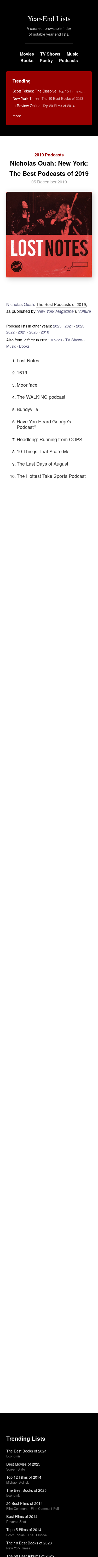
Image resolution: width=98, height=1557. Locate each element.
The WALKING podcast (41, 396)
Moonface (27, 384)
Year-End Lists (49, 18)
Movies (27, 54)
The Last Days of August (42, 463)
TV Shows (50, 54)
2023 (80, 326)
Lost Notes (28, 360)
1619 (22, 372)
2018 (45, 332)
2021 (22, 332)
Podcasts (68, 60)
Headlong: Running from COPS (49, 439)
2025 (57, 326)
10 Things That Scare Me (43, 451)
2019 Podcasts (49, 155)
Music (72, 54)
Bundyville (27, 409)
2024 (69, 326)
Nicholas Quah (20, 304)
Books (26, 60)
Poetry (46, 60)
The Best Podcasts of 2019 (61, 304)
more (17, 115)
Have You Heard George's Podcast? (44, 424)
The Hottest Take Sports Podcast (51, 475)
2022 (10, 332)
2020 (33, 332)
